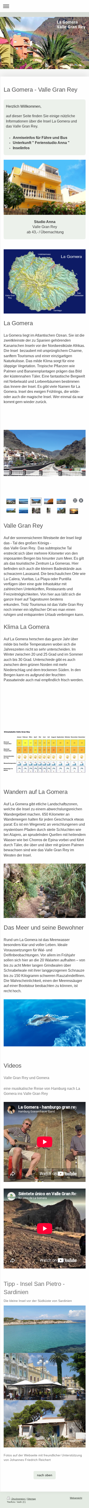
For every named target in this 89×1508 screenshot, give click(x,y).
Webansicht (76, 1498)
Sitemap (31, 1498)
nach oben (44, 1475)
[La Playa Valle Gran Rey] (23, 501)
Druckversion (18, 1498)
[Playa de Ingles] (48, 501)
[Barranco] (45, 463)
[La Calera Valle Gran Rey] (11, 501)
